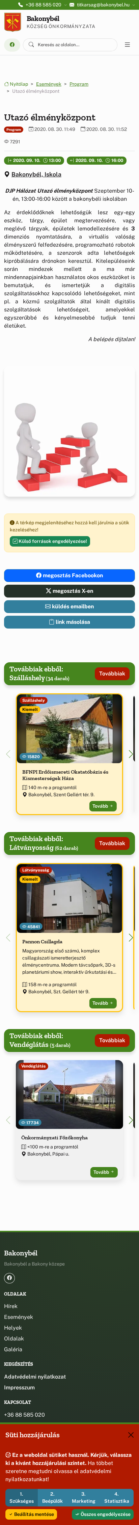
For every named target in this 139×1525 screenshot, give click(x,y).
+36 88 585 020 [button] (43, 4)
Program (79, 84)
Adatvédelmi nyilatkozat (35, 1377)
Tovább (100, 806)
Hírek (11, 1306)
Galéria (13, 1349)
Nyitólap (18, 84)
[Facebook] (12, 45)
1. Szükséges (21, 1497)
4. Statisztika (116, 1497)
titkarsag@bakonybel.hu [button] (103, 4)
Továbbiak (112, 673)
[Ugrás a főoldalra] (12, 22)
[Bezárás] (131, 1435)
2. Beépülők (52, 1497)
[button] (131, 754)
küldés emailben (72, 606)
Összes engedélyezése (105, 1514)
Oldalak (14, 1338)
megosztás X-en (72, 591)
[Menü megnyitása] (127, 44)
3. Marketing (83, 1497)
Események (48, 84)
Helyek (13, 1328)
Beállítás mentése (33, 1514)
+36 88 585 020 (24, 1415)
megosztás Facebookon (72, 575)
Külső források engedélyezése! (52, 541)
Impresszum (19, 1387)
